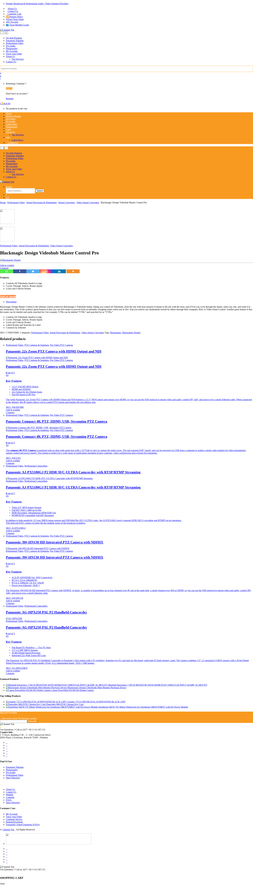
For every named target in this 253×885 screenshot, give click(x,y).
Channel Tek (8, 829)
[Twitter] (33, 271)
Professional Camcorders (35, 466)
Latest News (17, 140)
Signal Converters (66, 202)
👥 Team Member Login (17, 25)
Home (9, 113)
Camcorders (11, 124)
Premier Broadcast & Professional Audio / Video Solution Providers (37, 3)
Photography (12, 48)
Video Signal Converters (87, 202)
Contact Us (13, 11)
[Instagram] (46, 271)
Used (8, 129)
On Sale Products (14, 38)
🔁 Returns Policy (14, 16)
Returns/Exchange (14, 822)
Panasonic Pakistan (15, 40)
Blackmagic (115, 332)
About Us (12, 8)
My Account (12, 22)
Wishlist (9, 794)
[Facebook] (19, 271)
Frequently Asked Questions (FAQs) (23, 824)
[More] (73, 271)
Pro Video (10, 119)
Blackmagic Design (131, 332)
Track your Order (14, 54)
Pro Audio (10, 46)
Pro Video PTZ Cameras (61, 345)
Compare (4, 268)
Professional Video (14, 43)
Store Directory (13, 778)
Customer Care (14, 14)
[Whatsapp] (6, 271)
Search (9, 187)
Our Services (18, 59)
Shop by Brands (13, 116)
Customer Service (14, 819)
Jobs (8, 137)
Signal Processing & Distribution (41, 202)
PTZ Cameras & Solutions (36, 345)
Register (9, 98)
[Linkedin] (59, 271)
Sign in (9, 88)
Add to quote (8, 296)
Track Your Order (15, 19)
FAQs (8, 800)
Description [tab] (11, 302)
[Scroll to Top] (1, 872)
